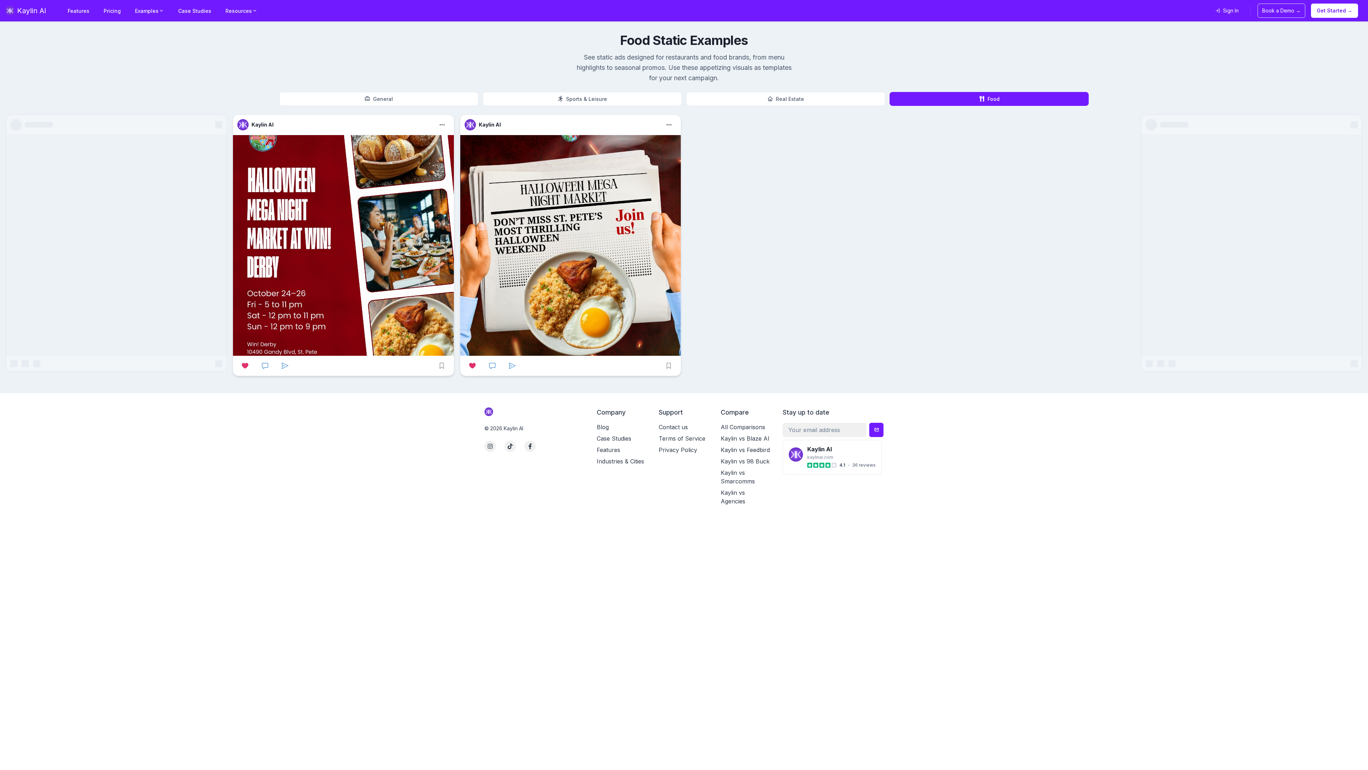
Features (78, 11)
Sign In (1231, 10)
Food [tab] (994, 99)
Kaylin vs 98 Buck (745, 461)
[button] (343, 245)
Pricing (112, 11)
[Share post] (285, 365)
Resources (239, 11)
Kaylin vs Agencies (733, 497)
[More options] (442, 124)
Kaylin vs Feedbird (745, 449)
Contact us (673, 427)
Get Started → (1334, 10)
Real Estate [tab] (790, 99)
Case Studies (194, 11)
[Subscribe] (876, 430)
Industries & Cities (620, 461)
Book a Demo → (1281, 10)
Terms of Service (682, 438)
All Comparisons (743, 427)
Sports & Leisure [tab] (586, 99)
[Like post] (245, 365)
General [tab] (383, 99)
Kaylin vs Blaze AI (745, 438)
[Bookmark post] (442, 365)
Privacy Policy (678, 449)
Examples (147, 11)
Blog (603, 427)
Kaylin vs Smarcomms (738, 477)
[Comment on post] (265, 365)
